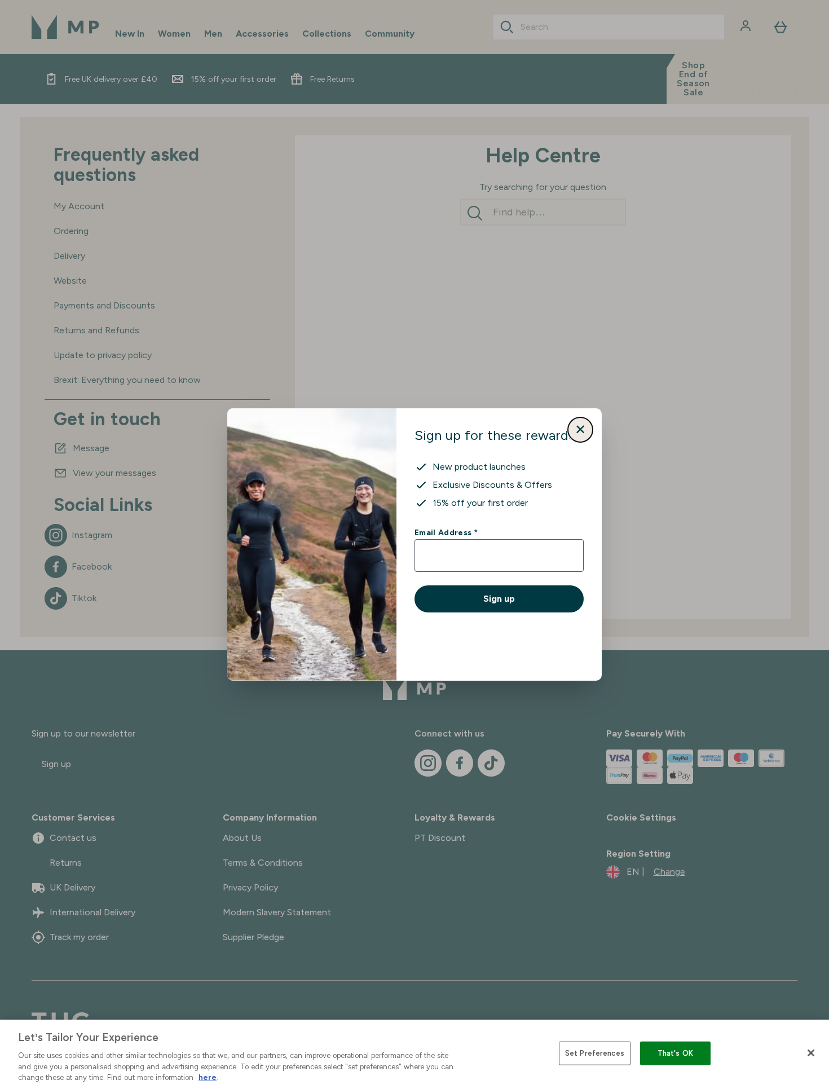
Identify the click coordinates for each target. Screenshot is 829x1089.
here (208, 1077)
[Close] (811, 1052)
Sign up (499, 598)
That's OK (675, 1053)
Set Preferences (594, 1053)
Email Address (445, 532)
